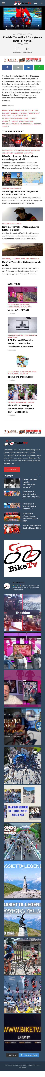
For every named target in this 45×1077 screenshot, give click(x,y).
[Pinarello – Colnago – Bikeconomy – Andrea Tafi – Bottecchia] (22, 392)
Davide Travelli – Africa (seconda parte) (21, 264)
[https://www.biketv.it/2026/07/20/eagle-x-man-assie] (22, 612)
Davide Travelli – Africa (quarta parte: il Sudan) (20, 228)
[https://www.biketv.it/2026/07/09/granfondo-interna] (22, 841)
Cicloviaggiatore (19, 116)
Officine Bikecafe (26, 121)
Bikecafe (5, 113)
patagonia (6, 124)
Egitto (33, 118)
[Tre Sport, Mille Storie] (22, 362)
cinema (16, 150)
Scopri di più (11, 469)
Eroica (33, 335)
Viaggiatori (17, 34)
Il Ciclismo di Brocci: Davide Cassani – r (29, 506)
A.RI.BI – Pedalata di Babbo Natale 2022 (31, 526)
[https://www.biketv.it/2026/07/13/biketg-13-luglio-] (22, 765)
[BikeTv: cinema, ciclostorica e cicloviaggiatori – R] (22, 140)
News (22, 307)
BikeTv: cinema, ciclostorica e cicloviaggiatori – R (20, 158)
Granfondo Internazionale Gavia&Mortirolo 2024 (30, 517)
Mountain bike (13, 307)
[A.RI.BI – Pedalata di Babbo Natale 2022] (12, 528)
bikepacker (23, 113)
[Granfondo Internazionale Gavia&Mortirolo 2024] (12, 516)
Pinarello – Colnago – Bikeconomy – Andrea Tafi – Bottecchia (21, 408)
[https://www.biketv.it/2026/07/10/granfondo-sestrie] (22, 803)
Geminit (23, 1067)
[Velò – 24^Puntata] (22, 295)
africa (4, 110)
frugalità (6, 121)
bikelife (14, 113)
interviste (25, 259)
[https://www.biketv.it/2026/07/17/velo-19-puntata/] (22, 650)
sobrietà (37, 124)
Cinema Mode (27, 52)
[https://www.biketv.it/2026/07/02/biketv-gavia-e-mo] (22, 1032)
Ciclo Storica (7, 150)
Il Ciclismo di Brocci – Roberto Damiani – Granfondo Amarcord (20, 343)
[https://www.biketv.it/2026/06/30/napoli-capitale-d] (22, 994)
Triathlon (18, 374)
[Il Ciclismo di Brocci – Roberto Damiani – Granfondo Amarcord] (22, 325)
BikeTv (30, 1065)
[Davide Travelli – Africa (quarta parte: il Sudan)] (22, 214)
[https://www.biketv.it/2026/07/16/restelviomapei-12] (22, 726)
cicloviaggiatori (9, 118)
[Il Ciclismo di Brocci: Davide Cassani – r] (12, 505)
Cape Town (6, 116)
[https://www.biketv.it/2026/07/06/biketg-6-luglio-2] (22, 956)
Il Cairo (15, 121)
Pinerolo (16, 124)
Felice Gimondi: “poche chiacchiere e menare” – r (29, 483)
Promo (24, 402)
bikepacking (34, 113)
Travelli (5, 126)
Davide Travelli (23, 118)
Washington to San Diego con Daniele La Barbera (20, 193)
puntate (28, 307)
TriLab (25, 374)
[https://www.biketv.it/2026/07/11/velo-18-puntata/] (22, 688)
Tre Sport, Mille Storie (21, 377)
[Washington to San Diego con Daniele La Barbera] (22, 179)
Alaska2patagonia (16, 110)
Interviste (6, 259)
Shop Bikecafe (26, 124)
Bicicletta (29, 110)
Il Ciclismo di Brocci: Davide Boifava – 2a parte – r (31, 495)
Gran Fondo (25, 305)
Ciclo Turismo (13, 305)
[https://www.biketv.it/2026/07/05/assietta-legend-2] (22, 917)
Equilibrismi (25, 150)
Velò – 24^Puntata (18, 310)
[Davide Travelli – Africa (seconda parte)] (22, 249)
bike (36, 110)
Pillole (10, 374)
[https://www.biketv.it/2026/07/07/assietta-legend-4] (22, 879)
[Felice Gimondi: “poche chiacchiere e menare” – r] (12, 483)
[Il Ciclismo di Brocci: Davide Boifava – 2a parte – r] (12, 493)
